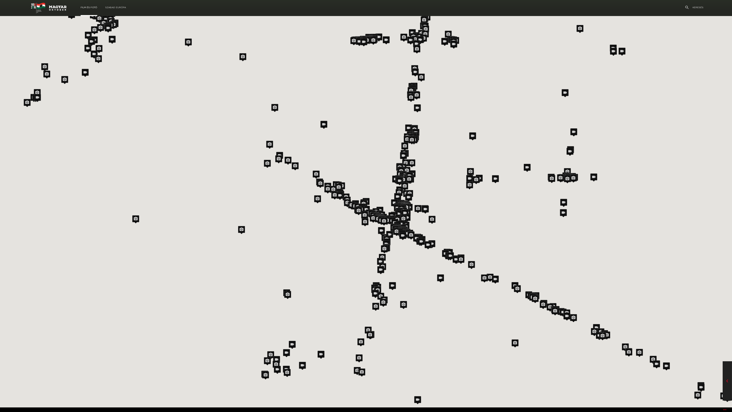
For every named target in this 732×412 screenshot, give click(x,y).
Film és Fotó (89, 7)
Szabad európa (115, 7)
